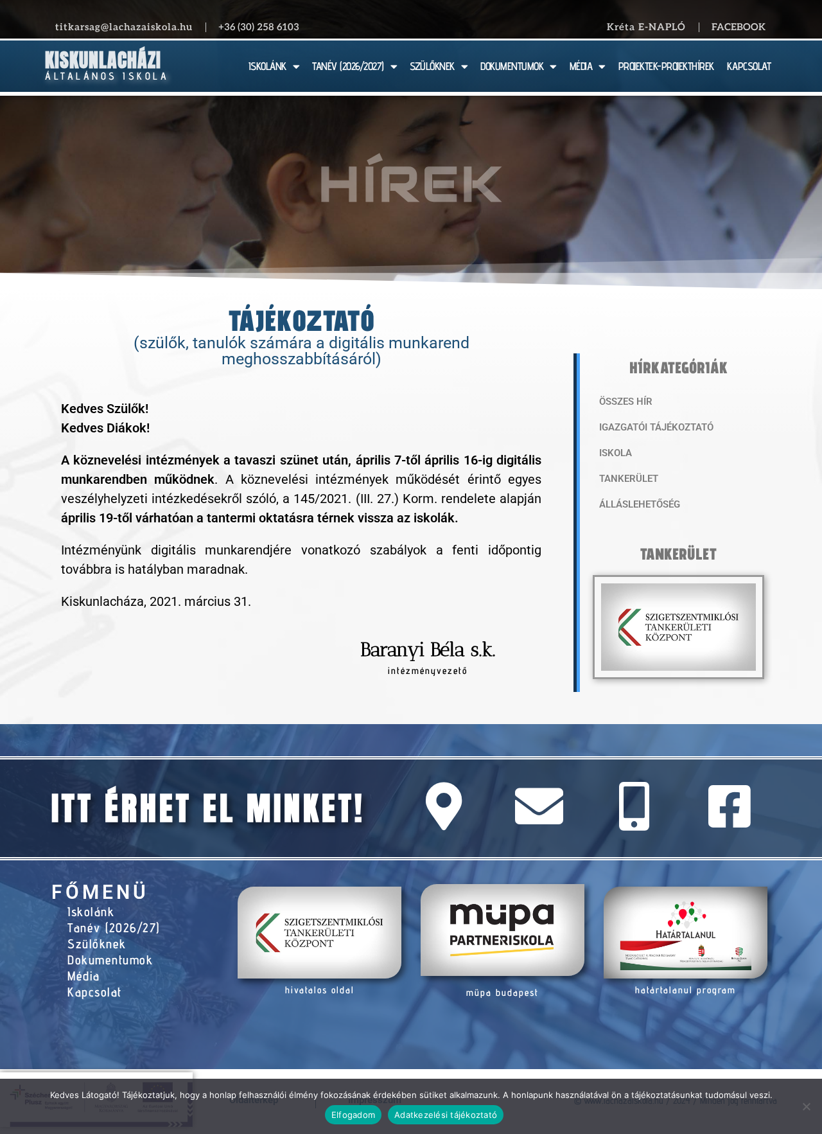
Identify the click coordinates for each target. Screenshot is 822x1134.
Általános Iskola (107, 76)
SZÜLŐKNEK (432, 66)
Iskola (615, 453)
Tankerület (628, 478)
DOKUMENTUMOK (511, 66)
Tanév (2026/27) (113, 927)
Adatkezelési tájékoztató (445, 1115)
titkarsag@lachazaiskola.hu (124, 27)
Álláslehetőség (639, 504)
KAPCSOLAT (749, 66)
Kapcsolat (94, 992)
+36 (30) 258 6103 (258, 27)
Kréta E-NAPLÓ (646, 27)
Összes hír (625, 401)
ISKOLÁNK (267, 66)
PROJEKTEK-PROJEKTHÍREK (666, 66)
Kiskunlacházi (103, 60)
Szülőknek (97, 944)
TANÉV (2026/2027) (348, 66)
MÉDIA (581, 66)
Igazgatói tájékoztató (656, 427)
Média (83, 976)
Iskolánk (90, 911)
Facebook (738, 27)
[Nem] (806, 1106)
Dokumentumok (110, 960)
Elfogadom (353, 1115)
